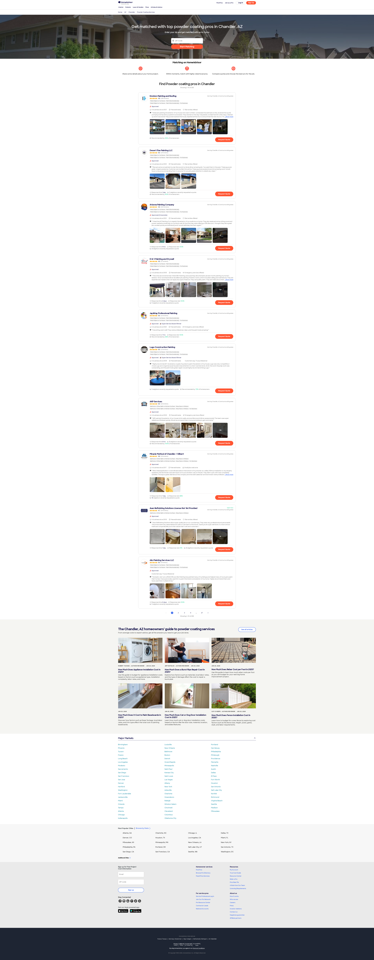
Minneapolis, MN (161, 842)
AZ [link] (125, 12)
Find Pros (199, 870)
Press (232, 906)
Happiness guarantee (237, 915)
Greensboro (169, 797)
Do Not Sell (188, 944)
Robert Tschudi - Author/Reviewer (131, 666)
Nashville (214, 766)
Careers (232, 902)
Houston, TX (160, 838)
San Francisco (123, 776)
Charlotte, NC (160, 833)
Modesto (121, 766)
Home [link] (120, 12)
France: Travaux (162, 939)
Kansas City (169, 773)
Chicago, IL (192, 833)
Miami (120, 801)
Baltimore (168, 752)
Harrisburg (215, 748)
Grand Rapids (170, 762)
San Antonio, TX (227, 847)
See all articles (247, 630)
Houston (214, 783)
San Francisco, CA (162, 852)
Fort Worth (215, 780)
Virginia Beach (216, 801)
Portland (214, 745)
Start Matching (187, 46)
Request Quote (224, 140)
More (147, 7)
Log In (240, 3)
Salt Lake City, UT (195, 847)
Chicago (121, 815)
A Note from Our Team (237, 885)
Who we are (234, 899)
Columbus (169, 815)
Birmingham (123, 745)
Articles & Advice (156, 7)
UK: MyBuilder (213, 939)
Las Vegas (169, 780)
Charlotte (168, 794)
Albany (167, 783)
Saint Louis (169, 776)
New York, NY (226, 842)
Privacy (176, 944)
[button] (157, 126)
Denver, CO (127, 838)
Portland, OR (160, 847)
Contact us (233, 912)
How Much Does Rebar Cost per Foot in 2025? (233, 669)
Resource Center (235, 876)
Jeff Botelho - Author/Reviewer (177, 666)
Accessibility (197, 944)
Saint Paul (168, 769)
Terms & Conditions (199, 948)
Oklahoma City (170, 818)
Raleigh (167, 801)
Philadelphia (216, 752)
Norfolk (214, 794)
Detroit (167, 759)
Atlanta (121, 811)
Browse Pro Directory (203, 873)
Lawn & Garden (138, 7)
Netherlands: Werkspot (200, 939)
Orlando (121, 804)
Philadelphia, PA (129, 847)
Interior (120, 7)
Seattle (214, 804)
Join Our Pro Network (203, 899)
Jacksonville (123, 797)
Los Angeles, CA (194, 838)
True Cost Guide (235, 873)
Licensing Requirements (238, 888)
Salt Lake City (216, 790)
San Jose (121, 780)
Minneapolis (169, 766)
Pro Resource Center (203, 902)
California (181, 944)
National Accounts (202, 909)
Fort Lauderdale (124, 794)
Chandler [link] (131, 12)
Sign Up (251, 3)
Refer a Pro (233, 879)
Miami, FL (224, 838)
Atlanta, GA (127, 833)
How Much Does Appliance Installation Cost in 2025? (139, 670)
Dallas (213, 773)
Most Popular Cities (125, 828)
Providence (215, 759)
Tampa (120, 808)
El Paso (214, 776)
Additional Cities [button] (123, 858)
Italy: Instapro (187, 939)
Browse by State (142, 828)
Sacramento (123, 769)
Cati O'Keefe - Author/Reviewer (223, 711)
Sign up (131, 890)
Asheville (168, 790)
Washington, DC (227, 852)
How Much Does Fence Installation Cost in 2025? (231, 716)
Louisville (168, 745)
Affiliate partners (235, 918)
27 (202, 613)
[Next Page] (208, 613)
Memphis (214, 762)
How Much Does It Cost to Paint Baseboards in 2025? (139, 716)
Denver (121, 783)
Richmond (215, 797)
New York (168, 787)
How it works (234, 896)
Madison (214, 808)
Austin (213, 769)
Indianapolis (122, 818)
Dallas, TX (224, 833)
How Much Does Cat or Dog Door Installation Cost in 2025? (185, 716)
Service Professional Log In (205, 896)
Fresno (120, 755)
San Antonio (216, 787)
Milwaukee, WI (128, 842)
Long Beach (122, 759)
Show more (229, 117)
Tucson (121, 752)
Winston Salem (170, 804)
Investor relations (236, 909)
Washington (122, 790)
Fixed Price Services (203, 876)
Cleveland (169, 811)
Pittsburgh (215, 755)
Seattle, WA (192, 852)
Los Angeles (123, 762)
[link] (187, 99)
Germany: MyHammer (175, 939)
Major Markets (125, 738)
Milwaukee (215, 811)
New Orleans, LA (194, 842)
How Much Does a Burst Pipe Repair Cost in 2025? (185, 670)
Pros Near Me (234, 882)
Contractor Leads (202, 906)
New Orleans (170, 748)
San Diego (122, 773)
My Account (234, 870)
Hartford (121, 787)
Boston (167, 755)
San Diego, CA (128, 852)
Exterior (128, 7)
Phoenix (121, 748)
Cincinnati (168, 808)
